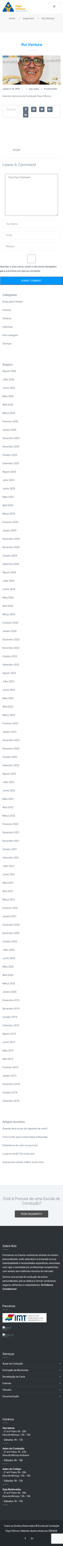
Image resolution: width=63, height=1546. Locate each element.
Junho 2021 (9, 874)
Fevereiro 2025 (10, 522)
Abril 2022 (8, 807)
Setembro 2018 (11, 1101)
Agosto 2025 (9, 471)
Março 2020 (9, 983)
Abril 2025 (8, 505)
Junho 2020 (9, 958)
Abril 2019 (8, 1059)
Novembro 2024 (11, 547)
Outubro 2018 (10, 1092)
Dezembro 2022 (11, 740)
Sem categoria (10, 335)
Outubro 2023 (10, 656)
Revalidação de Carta (14, 1376)
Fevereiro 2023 (10, 723)
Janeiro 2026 (9, 429)
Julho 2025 (8, 480)
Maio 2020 (8, 966)
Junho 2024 (9, 589)
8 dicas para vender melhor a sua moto (23, 1162)
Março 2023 (9, 715)
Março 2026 (9, 413)
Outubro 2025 (10, 455)
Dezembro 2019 (11, 1000)
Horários (7, 318)
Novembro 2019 (11, 1008)
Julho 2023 (8, 681)
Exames (7, 1383)
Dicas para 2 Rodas (13, 301)
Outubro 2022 (10, 757)
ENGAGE (53, 1531)
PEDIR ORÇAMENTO (31, 1214)
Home (12, 18)
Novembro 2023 (11, 648)
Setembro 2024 (11, 564)
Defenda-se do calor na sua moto (20, 1145)
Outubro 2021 (10, 849)
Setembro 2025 (11, 463)
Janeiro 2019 (9, 1075)
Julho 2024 (8, 580)
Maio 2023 (8, 698)
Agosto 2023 (9, 673)
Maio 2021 (8, 882)
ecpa (36, 89)
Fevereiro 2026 (10, 421)
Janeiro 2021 (9, 916)
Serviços (7, 343)
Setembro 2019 (11, 1025)
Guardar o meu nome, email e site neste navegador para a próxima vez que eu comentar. (28, 268)
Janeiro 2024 (9, 631)
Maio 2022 (8, 799)
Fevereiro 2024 (10, 622)
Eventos (7, 310)
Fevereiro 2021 (10, 908)
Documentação (11, 1396)
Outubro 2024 (10, 555)
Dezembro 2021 (11, 832)
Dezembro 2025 (11, 438)
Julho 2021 (8, 866)
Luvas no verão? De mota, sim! (19, 1153)
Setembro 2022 (11, 765)
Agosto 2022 (9, 773)
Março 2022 (9, 815)
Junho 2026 (9, 388)
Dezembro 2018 (11, 1084)
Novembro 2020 (11, 933)
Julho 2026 (8, 379)
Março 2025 (9, 513)
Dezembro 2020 (11, 924)
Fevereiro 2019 (10, 1067)
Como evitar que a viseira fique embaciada (25, 1137)
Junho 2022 (9, 790)
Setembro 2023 (11, 664)
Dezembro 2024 (11, 539)
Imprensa (8, 326)
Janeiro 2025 (9, 530)
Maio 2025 (8, 497)
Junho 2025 (9, 488)
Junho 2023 (9, 690)
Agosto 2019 (9, 1033)
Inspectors (28, 18)
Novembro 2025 (11, 446)
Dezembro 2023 (11, 639)
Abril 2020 (8, 975)
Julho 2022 (8, 782)
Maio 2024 (8, 597)
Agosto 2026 (9, 371)
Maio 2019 (8, 1050)
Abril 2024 (8, 606)
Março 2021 (9, 899)
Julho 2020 (8, 950)
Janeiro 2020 (9, 992)
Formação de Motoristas (15, 1370)
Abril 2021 (8, 891)
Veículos (7, 1389)
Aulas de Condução (13, 1363)
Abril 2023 (8, 706)
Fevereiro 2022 (10, 824)
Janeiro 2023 (9, 731)
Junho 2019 (9, 1042)
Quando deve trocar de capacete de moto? (25, 1128)
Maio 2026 (8, 396)
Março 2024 (9, 614)
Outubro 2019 (10, 1017)
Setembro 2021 (11, 857)
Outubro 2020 (10, 941)
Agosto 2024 (9, 572)
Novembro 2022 (11, 748)
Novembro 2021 (11, 841)
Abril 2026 (8, 404)
